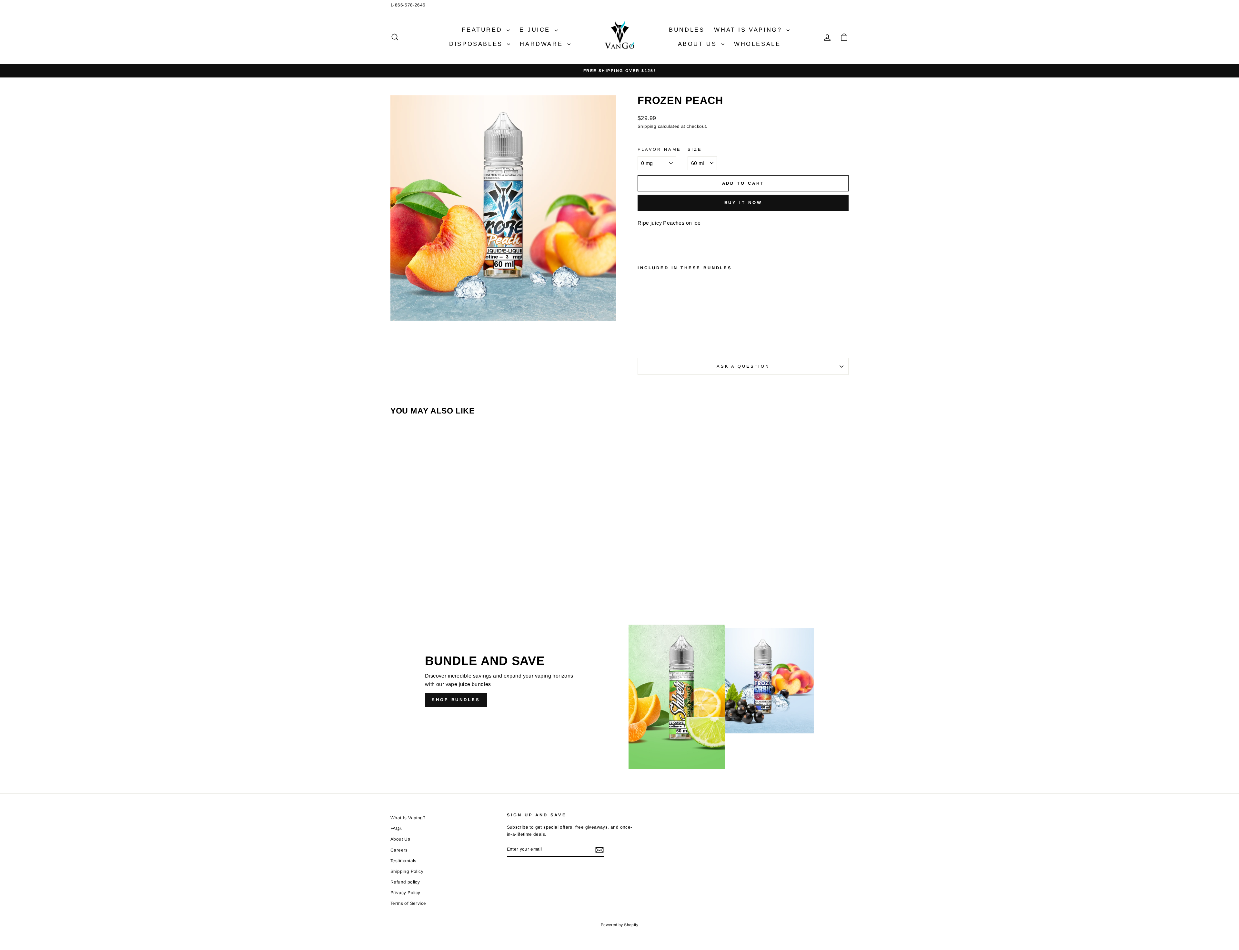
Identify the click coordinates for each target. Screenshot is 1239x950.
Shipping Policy (406, 871)
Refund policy (405, 882)
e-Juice (536, 29)
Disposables (477, 44)
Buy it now (743, 202)
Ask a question (743, 366)
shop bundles (456, 699)
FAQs (396, 828)
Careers (399, 850)
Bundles (686, 29)
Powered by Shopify (619, 925)
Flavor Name (659, 149)
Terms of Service (408, 903)
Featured (483, 29)
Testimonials (403, 860)
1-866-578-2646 (408, 5)
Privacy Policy (405, 892)
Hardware (542, 44)
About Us (699, 44)
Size (695, 149)
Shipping (647, 126)
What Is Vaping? (749, 29)
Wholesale (757, 44)
